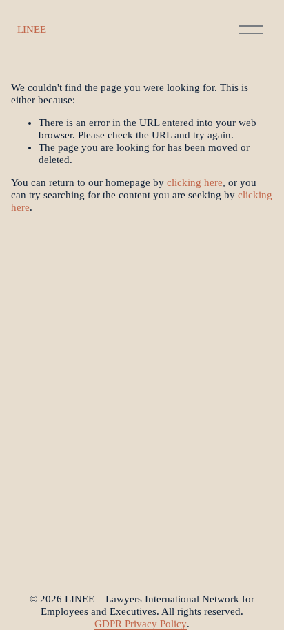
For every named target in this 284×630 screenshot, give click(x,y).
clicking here (195, 182)
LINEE (31, 29)
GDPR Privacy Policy (140, 623)
